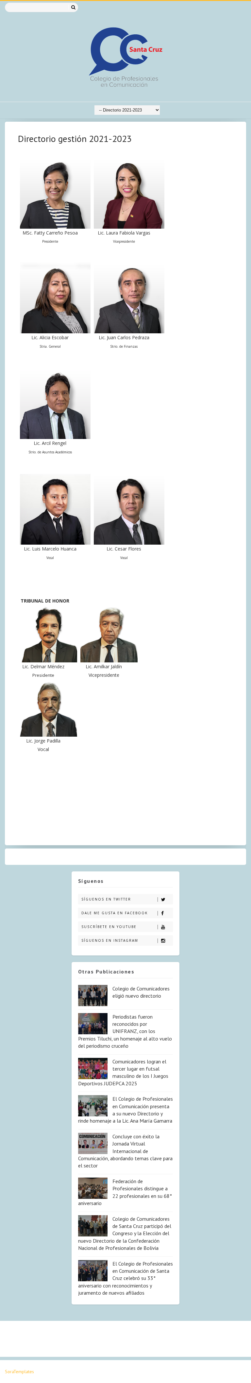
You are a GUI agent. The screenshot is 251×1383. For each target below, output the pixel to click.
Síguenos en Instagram (109, 940)
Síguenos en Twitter (106, 899)
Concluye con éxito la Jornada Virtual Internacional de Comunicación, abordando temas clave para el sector (125, 1151)
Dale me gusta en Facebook (114, 913)
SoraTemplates (19, 1371)
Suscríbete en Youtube (109, 926)
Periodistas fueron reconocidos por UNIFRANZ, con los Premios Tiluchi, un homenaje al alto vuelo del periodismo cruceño (125, 1031)
